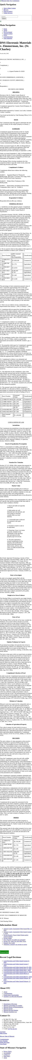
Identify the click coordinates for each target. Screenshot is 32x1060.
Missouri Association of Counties (13, 1005)
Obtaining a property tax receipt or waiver (15, 944)
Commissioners (8, 993)
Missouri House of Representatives (13, 1007)
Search (4, 18)
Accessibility (7, 1053)
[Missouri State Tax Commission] (9, 0)
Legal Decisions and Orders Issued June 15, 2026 (17, 969)
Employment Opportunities (11, 995)
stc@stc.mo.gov (12, 1028)
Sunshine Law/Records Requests (13, 996)
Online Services (8, 13)
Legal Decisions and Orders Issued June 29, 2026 (17, 967)
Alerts (5, 1058)
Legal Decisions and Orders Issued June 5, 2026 (17, 970)
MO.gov (6, 10)
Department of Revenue (10, 1004)
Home (5, 29)
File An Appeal (8, 32)
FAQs (5, 35)
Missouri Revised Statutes (11, 1010)
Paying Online (8, 938)
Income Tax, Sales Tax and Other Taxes (15, 941)
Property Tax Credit (9, 943)
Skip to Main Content (10, 8)
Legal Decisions (8, 37)
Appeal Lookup (8, 33)
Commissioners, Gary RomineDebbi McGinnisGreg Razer (4, 1042)
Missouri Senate (8, 1008)
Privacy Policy (8, 1051)
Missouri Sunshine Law (10, 1012)
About (5, 30)
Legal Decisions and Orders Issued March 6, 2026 (18, 976)
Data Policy (7, 1056)
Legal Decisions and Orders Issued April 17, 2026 (18, 972)
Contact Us (7, 1054)
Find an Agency (8, 11)
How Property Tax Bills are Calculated (14, 940)
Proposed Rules (4, 952)
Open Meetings (8, 38)
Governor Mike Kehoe (3, 1032)
